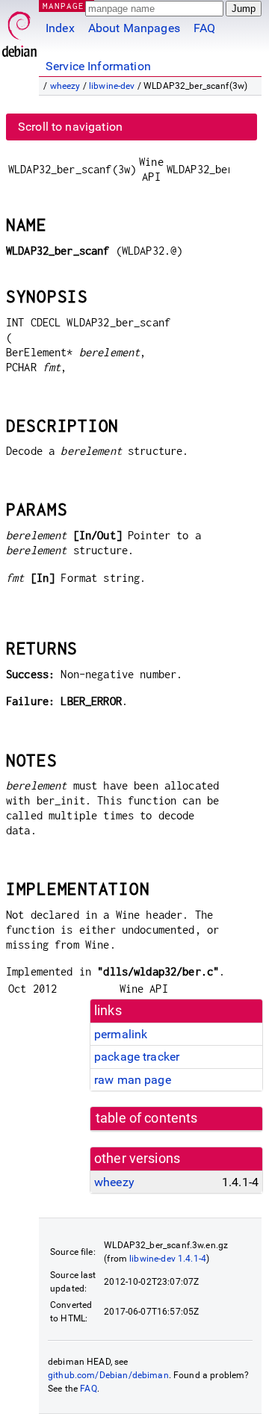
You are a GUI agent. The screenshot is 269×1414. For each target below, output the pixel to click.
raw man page (132, 1080)
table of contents (147, 1118)
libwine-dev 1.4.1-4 (167, 1258)
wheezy (65, 86)
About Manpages (134, 28)
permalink (120, 1034)
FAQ (204, 28)
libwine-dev (112, 86)
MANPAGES (66, 5)
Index (60, 28)
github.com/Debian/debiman (108, 1375)
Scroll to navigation (70, 127)
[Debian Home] (19, 30)
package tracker (136, 1056)
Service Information (98, 66)
